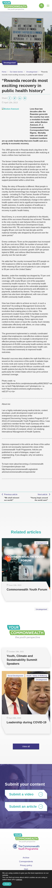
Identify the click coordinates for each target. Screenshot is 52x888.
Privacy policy (26, 865)
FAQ (26, 869)
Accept (7, 884)
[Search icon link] (41, 5)
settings (19, 879)
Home (4, 72)
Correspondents (26, 861)
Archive (26, 858)
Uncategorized (31, 72)
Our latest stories (16, 72)
